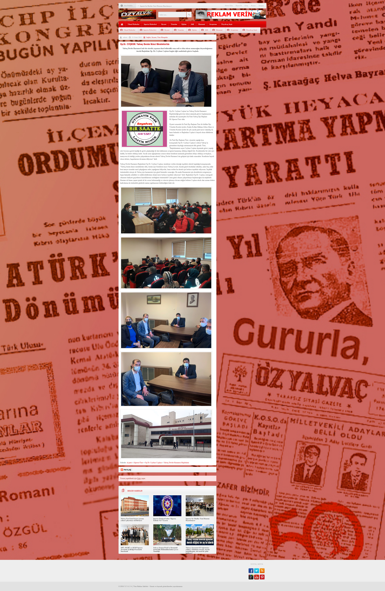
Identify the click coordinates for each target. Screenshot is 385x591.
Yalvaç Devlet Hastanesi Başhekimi (176, 463)
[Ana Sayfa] (122, 24)
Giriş (246, 5)
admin (125, 37)
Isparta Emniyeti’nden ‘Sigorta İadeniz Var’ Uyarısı (164, 519)
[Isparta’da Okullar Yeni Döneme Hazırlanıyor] (200, 516)
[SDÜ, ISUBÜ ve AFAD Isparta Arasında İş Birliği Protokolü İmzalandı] (135, 545)
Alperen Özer (138, 463)
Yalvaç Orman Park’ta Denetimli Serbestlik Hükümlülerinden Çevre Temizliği (165, 549)
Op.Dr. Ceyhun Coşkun (153, 463)
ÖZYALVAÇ (128, 586)
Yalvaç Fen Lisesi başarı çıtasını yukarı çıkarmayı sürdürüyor (132, 519)
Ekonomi (201, 24)
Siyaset (163, 24)
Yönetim (174, 24)
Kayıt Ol (239, 5)
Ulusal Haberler (133, 24)
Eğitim (184, 24)
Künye (253, 5)
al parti (129, 463)
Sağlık (148, 37)
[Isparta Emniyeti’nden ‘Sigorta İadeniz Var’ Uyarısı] (167, 516)
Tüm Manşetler (162, 37)
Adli (192, 24)
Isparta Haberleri (150, 24)
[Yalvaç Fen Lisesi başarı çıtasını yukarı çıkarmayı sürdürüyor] (135, 516)
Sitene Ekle (229, 5)
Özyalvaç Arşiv (227, 24)
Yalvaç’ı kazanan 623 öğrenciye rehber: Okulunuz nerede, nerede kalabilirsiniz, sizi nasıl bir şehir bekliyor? (198, 550)
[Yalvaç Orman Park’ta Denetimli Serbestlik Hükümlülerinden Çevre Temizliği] (167, 545)
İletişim (261, 5)
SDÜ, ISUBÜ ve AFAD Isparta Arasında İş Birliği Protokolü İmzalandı (132, 549)
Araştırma (213, 24)
